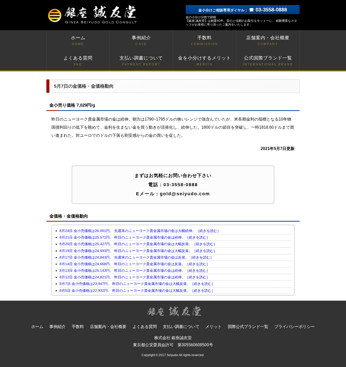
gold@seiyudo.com (185, 193)
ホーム (78, 40)
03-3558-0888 (180, 184)
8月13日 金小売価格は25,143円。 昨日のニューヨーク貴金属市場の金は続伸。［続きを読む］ (135, 270)
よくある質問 (78, 60)
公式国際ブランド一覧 (268, 60)
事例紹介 (141, 40)
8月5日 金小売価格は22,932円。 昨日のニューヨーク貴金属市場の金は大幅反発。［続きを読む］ (137, 290)
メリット (213, 326)
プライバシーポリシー (294, 326)
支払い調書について (141, 60)
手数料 (204, 40)
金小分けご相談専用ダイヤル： (242, 10)
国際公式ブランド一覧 (248, 326)
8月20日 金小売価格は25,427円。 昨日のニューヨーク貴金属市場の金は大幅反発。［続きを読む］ (138, 244)
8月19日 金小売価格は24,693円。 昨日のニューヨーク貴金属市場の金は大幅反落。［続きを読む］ (138, 251)
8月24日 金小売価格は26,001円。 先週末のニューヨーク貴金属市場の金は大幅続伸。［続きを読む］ (140, 231)
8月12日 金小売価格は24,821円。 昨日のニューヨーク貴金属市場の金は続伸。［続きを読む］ (135, 277)
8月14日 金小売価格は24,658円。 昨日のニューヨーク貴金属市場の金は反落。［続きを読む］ (135, 264)
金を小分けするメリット (204, 60)
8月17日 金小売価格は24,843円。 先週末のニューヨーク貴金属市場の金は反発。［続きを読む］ (137, 257)
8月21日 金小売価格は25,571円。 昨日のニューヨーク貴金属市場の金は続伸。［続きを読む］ (135, 237)
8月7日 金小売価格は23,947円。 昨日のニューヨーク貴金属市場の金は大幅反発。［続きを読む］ (137, 284)
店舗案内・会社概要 (268, 40)
